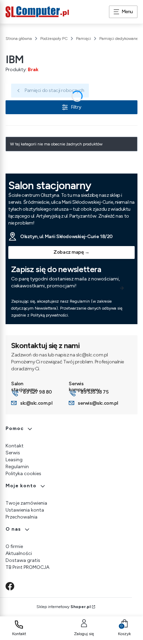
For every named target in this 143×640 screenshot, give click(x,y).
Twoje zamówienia (26, 503)
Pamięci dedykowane (118, 38)
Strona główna (19, 38)
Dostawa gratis (23, 560)
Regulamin (17, 467)
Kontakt (15, 446)
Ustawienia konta (25, 510)
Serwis (13, 453)
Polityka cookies (23, 474)
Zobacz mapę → (71, 252)
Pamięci (83, 38)
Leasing (14, 460)
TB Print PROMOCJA (27, 567)
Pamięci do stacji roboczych (54, 90)
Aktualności (19, 553)
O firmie (14, 546)
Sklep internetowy (63, 606)
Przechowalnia (21, 517)
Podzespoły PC (54, 38)
